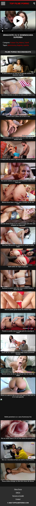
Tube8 (27, 42)
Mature (21, 42)
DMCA (18, 492)
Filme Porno (18, 489)
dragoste (20, 45)
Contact (18, 499)
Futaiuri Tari (14, 42)
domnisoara (12, 45)
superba (26, 45)
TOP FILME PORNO (19, 3)
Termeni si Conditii (18, 496)
